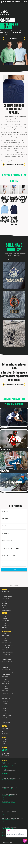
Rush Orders (4, 600)
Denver (3, 809)
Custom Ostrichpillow (6, 674)
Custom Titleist (5, 708)
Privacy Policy (4, 743)
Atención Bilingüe (5, 608)
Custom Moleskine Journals (7, 672)
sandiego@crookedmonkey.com (8, 802)
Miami (3, 832)
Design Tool (4, 605)
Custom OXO (4, 678)
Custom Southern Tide (6, 698)
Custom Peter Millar (6, 683)
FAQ (3, 731)
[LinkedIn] (6, 750)
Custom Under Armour (6, 715)
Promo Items (4, 622)
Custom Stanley (5, 701)
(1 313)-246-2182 (5, 781)
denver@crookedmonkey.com (8, 812)
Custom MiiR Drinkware (6, 671)
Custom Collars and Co (6, 643)
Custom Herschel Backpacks (7, 652)
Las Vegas (4, 816)
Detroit (3, 776)
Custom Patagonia (5, 679)
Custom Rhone (5, 688)
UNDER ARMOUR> (4, 428)
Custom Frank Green (6, 650)
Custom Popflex (5, 684)
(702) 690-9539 (5, 821)
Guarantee (4, 741)
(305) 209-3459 (5, 836)
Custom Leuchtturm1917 (7, 661)
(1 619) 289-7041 (5, 803)
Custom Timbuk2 (5, 706)
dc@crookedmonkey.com (7, 771)
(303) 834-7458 (5, 814)
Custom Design (5, 594)
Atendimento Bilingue (6, 610)
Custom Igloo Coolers (6, 656)
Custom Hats (4, 618)
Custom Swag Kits (5, 601)
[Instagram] (3, 750)
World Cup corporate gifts (7, 629)
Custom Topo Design (6, 710)
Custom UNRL (5, 717)
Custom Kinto (4, 657)
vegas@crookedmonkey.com (8, 819)
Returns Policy (5, 739)
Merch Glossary (5, 733)
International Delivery (6, 598)
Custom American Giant (7, 637)
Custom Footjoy (5, 649)
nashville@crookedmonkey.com (8, 788)
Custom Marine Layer (6, 669)
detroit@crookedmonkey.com (8, 779)
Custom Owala (5, 676)
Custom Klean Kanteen (6, 659)
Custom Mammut (5, 667)
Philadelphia (4, 792)
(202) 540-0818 (5, 773)
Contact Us (4, 735)
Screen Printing (5, 603)
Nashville (3, 785)
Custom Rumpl (5, 690)
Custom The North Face (7, 705)
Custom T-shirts (5, 627)
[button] (14, 275)
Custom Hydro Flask (6, 654)
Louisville (3, 762)
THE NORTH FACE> (5, 449)
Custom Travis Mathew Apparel (8, 712)
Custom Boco (4, 640)
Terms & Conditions (6, 744)
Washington (4, 769)
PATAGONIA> (3, 493)
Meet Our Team (5, 728)
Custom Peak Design (6, 681)
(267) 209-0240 (5, 797)
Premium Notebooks (6, 620)
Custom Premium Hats (6, 722)
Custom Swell (4, 703)
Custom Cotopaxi (5, 647)
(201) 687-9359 (4, 829)
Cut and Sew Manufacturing (7, 593)
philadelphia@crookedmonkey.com (9, 795)
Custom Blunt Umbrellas (7, 638)
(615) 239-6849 (4, 790)
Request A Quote (5, 591)
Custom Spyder (5, 699)
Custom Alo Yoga (5, 635)
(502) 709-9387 (5, 766)
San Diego (4, 799)
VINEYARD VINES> (4, 471)
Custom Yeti (4, 720)
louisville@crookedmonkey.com (8, 765)
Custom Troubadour (6, 713)
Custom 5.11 (4, 633)
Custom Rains (4, 686)
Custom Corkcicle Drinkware (8, 645)
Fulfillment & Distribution (7, 596)
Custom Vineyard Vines (6, 719)
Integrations (4, 607)
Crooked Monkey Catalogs (7, 615)
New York (4, 825)
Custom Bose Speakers (6, 642)
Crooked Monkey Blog (6, 729)
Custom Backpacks (6, 616)
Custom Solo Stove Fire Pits (7, 693)
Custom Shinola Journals (7, 691)
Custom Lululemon (6, 665)
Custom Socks (5, 623)
